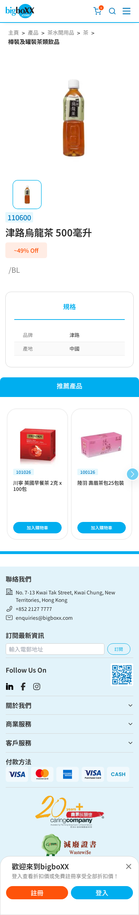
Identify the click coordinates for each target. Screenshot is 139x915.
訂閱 (118, 649)
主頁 (13, 32)
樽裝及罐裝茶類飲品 (34, 41)
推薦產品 (69, 385)
